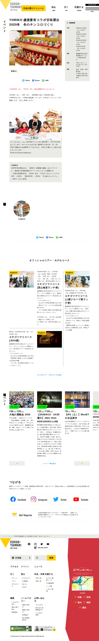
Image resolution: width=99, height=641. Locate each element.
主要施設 (25, 581)
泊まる (24, 587)
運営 (84, 608)
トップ (4, 536)
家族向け (14, 71)
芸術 (89, 597)
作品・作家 (39, 574)
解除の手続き (25, 611)
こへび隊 (49, 586)
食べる (24, 584)
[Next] (82, 463)
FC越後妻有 (50, 583)
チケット (14, 578)
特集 (80, 597)
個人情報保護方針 (25, 619)
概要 (12, 598)
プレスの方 (39, 605)
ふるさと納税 (49, 590)
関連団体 (14, 612)
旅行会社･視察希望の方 (39, 609)
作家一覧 (38, 581)
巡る (23, 574)
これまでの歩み (15, 603)
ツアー (14, 581)
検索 (51, 558)
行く (12, 574)
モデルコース (15, 585)
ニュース (38, 566)
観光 (80, 602)
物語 (89, 602)
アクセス (14, 566)
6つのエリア (26, 578)
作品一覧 (38, 578)
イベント (4, 24)
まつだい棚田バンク (49, 579)
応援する (49, 574)
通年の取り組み (15, 608)
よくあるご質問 (39, 614)
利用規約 (25, 615)
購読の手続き (25, 606)
